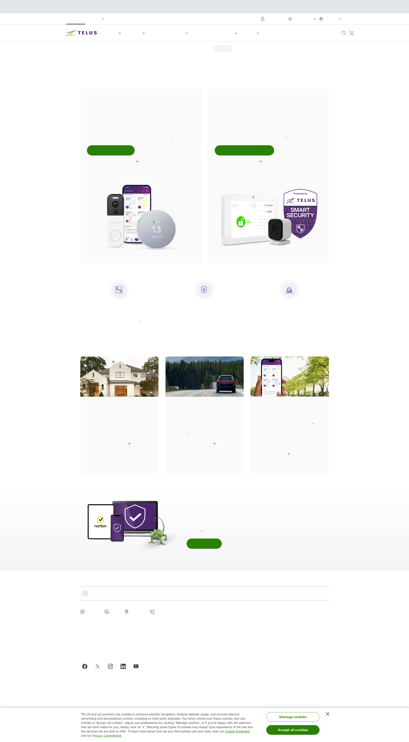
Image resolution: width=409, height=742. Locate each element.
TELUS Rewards (279, 33)
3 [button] (140, 320)
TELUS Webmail (284, 679)
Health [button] (249, 33)
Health (115, 18)
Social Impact (186, 18)
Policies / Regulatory (234, 640)
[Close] (327, 714)
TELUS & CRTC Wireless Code (241, 679)
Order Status (281, 634)
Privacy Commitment (106, 735)
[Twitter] (99, 666)
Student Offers (283, 646)
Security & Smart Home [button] (214, 33)
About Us (226, 615)
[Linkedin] (124, 666)
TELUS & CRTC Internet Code (240, 686)
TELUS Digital (282, 673)
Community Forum (285, 628)
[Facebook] (86, 666)
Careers (225, 628)
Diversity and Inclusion (236, 658)
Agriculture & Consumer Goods (148, 18)
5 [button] (313, 422)
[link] (222, 48)
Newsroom (227, 634)
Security (226, 646)
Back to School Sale (315, 33)
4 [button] (189, 432)
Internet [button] (134, 33)
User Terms (280, 640)
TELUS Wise (281, 686)
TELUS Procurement (287, 667)
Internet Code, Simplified (237, 692)
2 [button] (286, 136)
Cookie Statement (237, 731)
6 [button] (202, 529)
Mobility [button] (110, 33)
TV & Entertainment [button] (167, 33)
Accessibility (282, 615)
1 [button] (173, 136)
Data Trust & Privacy (234, 673)
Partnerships (228, 621)
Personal (75, 18)
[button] (343, 33)
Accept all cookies (293, 730)
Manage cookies (293, 717)
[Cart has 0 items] (351, 33)
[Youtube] (137, 666)
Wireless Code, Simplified (238, 698)
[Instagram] (112, 666)
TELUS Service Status (288, 621)
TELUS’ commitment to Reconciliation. (107, 652)
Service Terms (229, 704)
